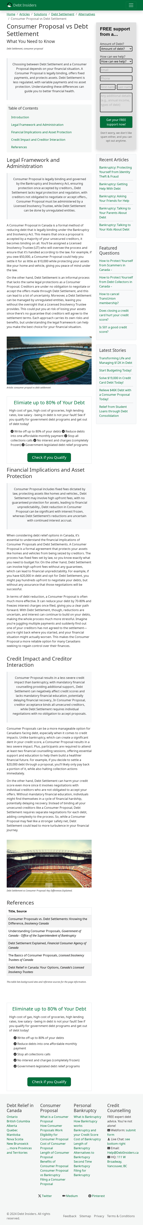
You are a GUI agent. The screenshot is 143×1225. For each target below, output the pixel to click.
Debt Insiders (24, 5)
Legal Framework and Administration (37, 125)
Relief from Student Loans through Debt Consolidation (113, 411)
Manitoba (13, 1135)
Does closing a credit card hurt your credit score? (114, 315)
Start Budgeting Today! (115, 370)
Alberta (12, 1126)
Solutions (40, 14)
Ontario (12, 1117)
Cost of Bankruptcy (87, 1139)
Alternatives (86, 14)
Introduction (20, 117)
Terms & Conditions (121, 1216)
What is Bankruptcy (87, 1117)
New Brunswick (17, 1144)
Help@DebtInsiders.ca (123, 1153)
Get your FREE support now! (116, 122)
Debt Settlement (62, 14)
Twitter (46, 1196)
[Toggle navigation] (131, 5)
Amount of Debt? (112, 44)
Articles (24, 14)
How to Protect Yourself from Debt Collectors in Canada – (116, 281)
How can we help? (112, 57)
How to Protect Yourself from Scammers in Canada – (116, 265)
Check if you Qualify (49, 457)
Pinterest (98, 1196)
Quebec (12, 1130)
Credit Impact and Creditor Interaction (38, 140)
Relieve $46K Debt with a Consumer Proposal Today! (115, 394)
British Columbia (18, 1121)
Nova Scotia (15, 1139)
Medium (71, 1196)
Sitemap (85, 1216)
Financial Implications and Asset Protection (41, 132)
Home (11, 14)
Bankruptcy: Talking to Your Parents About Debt (115, 212)
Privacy (99, 1216)
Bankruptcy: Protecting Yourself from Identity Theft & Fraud (115, 171)
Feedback (70, 1216)
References (19, 147)
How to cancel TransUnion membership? (109, 298)
